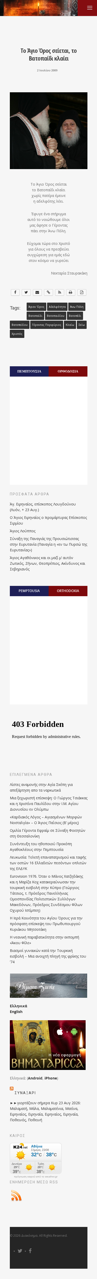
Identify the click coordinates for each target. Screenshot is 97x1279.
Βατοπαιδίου (55, 316)
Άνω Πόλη (77, 307)
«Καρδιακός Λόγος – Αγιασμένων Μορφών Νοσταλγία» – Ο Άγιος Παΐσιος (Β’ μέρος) (46, 820)
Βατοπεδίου (20, 325)
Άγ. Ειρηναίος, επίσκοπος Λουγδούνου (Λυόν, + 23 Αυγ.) (43, 507)
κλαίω (70, 325)
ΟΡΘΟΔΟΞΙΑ (68, 371)
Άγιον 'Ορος (36, 307)
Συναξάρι (25, 1093)
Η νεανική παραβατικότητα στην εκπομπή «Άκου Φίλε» (44, 940)
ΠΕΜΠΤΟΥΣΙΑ (29, 371)
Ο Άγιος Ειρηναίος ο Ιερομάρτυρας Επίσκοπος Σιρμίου (48, 520)
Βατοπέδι (75, 316)
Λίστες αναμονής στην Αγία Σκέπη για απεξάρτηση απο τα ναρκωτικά (41, 787)
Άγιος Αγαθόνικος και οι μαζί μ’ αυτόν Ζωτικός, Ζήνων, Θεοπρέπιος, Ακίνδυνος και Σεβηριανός (47, 563)
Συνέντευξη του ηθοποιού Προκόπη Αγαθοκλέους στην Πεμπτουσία (41, 846)
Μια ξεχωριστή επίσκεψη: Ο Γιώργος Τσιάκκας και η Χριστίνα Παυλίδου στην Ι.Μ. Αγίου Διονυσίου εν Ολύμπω (48, 803)
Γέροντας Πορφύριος (46, 325)
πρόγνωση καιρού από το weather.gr (35, 1176)
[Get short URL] (48, 292)
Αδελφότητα (57, 307)
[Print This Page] (70, 292)
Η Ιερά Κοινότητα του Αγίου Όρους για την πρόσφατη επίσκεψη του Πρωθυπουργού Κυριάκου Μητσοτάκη (46, 924)
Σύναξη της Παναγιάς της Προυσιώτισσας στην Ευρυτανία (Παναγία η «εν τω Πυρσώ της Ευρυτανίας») (48, 544)
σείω (82, 325)
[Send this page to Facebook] (15, 292)
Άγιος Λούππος (22, 530)
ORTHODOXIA (68, 590)
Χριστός (17, 334)
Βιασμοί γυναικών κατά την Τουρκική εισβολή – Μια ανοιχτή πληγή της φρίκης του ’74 (48, 956)
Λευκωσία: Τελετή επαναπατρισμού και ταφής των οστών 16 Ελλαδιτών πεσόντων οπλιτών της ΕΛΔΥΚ (48, 863)
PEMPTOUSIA (29, 590)
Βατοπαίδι (35, 316)
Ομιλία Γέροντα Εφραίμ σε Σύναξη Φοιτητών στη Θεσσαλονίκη (47, 833)
